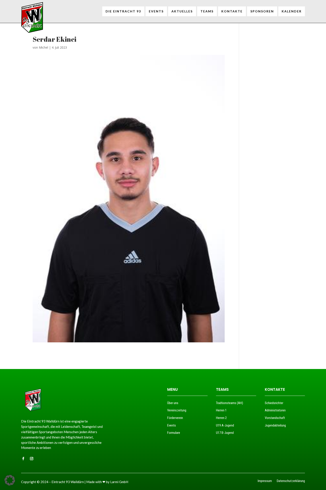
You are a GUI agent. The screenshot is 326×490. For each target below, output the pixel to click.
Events (171, 425)
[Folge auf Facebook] (23, 458)
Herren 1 (221, 410)
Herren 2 (221, 418)
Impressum (265, 481)
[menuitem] (123, 11)
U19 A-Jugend (225, 425)
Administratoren (275, 410)
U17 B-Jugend (225, 433)
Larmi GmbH (119, 482)
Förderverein (175, 418)
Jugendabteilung (275, 425)
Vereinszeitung (176, 410)
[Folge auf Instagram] (31, 458)
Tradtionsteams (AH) (229, 403)
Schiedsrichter (274, 403)
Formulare (173, 433)
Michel (43, 47)
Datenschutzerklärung (291, 481)
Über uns (172, 403)
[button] (10, 480)
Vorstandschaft (275, 418)
